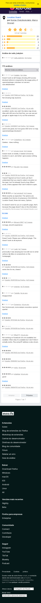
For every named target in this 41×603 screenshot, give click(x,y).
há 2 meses (30, 126)
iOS (3, 481)
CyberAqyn (18, 140)
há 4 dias (23, 75)
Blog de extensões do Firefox (15, 431)
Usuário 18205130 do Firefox (15, 175)
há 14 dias (29, 95)
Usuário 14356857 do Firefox (15, 126)
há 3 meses (30, 175)
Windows (6, 473)
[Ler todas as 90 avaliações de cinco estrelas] (21, 36)
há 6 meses (30, 235)
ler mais (5, 213)
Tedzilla (17, 293)
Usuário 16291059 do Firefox (15, 280)
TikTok (5, 555)
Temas (21, 11)
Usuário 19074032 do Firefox (15, 353)
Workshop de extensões (12, 435)
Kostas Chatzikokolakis (21, 20)
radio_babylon (19, 58)
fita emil (16, 167)
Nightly (5, 503)
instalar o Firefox (20, 5)
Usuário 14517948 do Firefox (15, 95)
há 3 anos (28, 58)
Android (5, 484)
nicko (16, 367)
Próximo (29, 395)
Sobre (4, 427)
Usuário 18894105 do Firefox (15, 387)
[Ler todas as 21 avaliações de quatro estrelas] (21, 39)
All (3, 492)
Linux (4, 488)
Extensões (13, 11)
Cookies (16, 571)
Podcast (5, 563)
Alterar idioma (7, 589)
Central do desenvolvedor (13, 438)
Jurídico (25, 571)
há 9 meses (30, 280)
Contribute (6, 533)
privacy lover (18, 151)
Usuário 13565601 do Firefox (15, 108)
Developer (6, 537)
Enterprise (6, 518)
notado (24, 575)
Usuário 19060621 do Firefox (15, 361)
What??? (17, 335)
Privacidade (6, 571)
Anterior (12, 395)
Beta (4, 507)
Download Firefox (10, 469)
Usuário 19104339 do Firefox (15, 328)
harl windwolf (18, 193)
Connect (6, 529)
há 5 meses (28, 222)
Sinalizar (5, 89)
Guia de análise (8, 458)
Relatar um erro (8, 454)
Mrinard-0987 (19, 222)
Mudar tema (6, 593)
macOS (5, 477)
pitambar (17, 374)
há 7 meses (22, 249)
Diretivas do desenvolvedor (14, 442)
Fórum (5, 450)
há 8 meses (30, 267)
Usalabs (17, 75)
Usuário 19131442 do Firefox (15, 320)
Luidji (16, 249)
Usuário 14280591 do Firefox (15, 235)
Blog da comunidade (11, 446)
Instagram (6, 548)
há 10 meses (25, 286)
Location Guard (14, 17)
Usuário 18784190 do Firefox (15, 267)
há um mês (30, 108)
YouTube (6, 552)
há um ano (24, 293)
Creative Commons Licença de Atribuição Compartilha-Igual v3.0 (18, 580)
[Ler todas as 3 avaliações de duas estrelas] (21, 45)
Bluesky (5, 559)
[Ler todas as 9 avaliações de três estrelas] (21, 42)
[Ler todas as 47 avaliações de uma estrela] (21, 48)
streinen (17, 286)
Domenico (17, 304)
